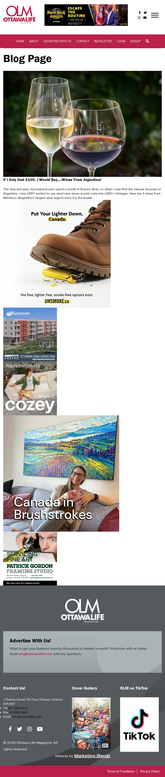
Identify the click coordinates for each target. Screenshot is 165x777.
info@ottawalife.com (35, 654)
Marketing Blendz (92, 755)
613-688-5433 (18, 708)
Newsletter (103, 41)
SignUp (135, 41)
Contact (82, 41)
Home (20, 41)
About (34, 41)
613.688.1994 (18, 712)
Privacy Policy (150, 771)
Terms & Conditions (121, 771)
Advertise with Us (57, 41)
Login (121, 41)
